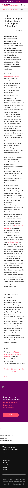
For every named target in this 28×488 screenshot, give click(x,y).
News (16, 9)
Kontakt (4, 467)
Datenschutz (6, 460)
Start (3, 9)
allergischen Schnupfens (11, 76)
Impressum (5, 458)
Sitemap (4, 469)
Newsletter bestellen (11, 415)
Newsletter (5, 465)
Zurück (6, 377)
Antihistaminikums (13, 242)
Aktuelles (9, 9)
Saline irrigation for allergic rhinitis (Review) (12, 354)
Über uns (5, 462)
